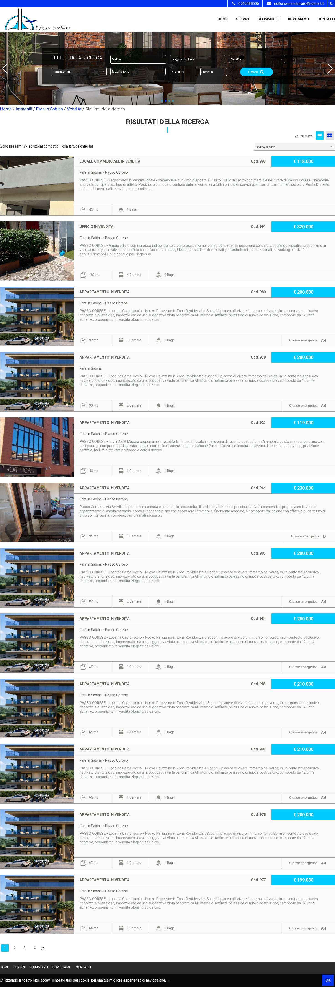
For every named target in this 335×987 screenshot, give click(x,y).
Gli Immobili (268, 19)
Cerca (253, 72)
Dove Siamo (298, 19)
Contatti (326, 19)
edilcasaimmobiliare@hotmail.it (299, 3)
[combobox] (197, 59)
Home (223, 19)
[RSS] (331, 3)
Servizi (242, 19)
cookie (84, 980)
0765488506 (248, 3)
